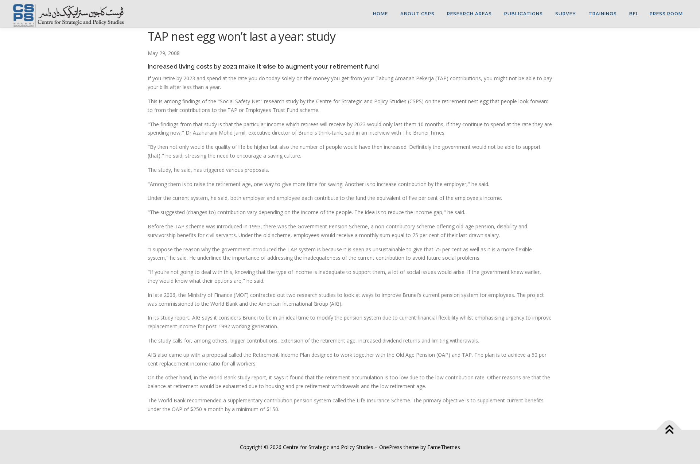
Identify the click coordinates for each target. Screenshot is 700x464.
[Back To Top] (669, 430)
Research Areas (469, 13)
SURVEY (565, 13)
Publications (523, 13)
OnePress (390, 447)
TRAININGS (602, 13)
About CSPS (417, 13)
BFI (633, 13)
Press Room (666, 13)
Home (380, 13)
